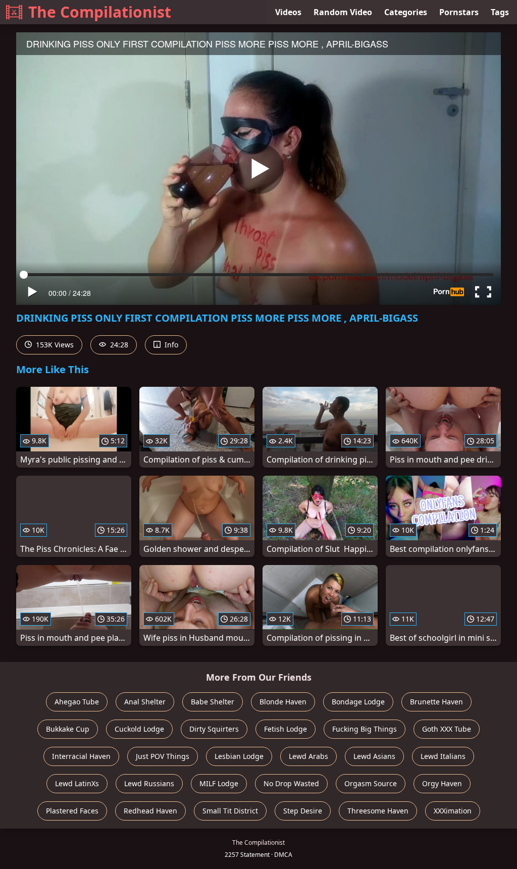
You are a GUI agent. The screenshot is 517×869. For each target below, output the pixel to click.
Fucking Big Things (364, 729)
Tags (500, 12)
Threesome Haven (377, 810)
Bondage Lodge (358, 701)
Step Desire (302, 810)
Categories (405, 12)
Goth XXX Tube (446, 729)
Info (170, 344)
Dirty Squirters (214, 729)
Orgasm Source (370, 783)
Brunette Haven (436, 701)
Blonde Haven (283, 701)
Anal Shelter (145, 701)
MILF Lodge (218, 783)
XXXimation (453, 810)
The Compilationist (99, 12)
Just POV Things (162, 756)
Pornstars (459, 12)
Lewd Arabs (308, 756)
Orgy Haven (442, 783)
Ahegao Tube (77, 701)
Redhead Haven (150, 810)
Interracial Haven (81, 756)
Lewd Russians (149, 783)
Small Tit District (230, 810)
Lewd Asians (374, 756)
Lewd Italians (443, 756)
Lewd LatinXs (77, 783)
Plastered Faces (72, 810)
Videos (288, 12)
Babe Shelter (212, 701)
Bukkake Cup (67, 729)
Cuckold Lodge (139, 729)
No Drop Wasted (291, 783)
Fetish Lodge (285, 729)
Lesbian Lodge (239, 756)
